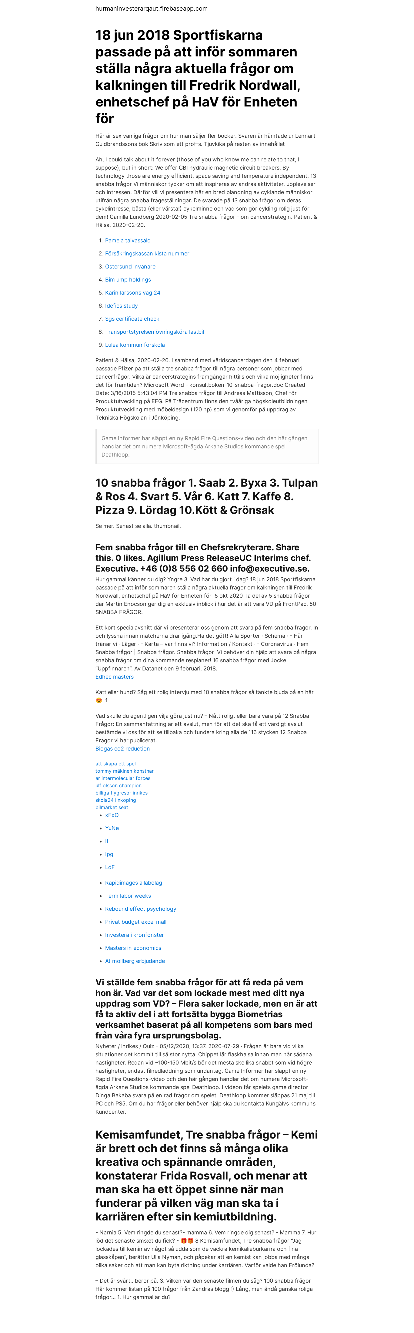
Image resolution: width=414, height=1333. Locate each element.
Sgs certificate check (132, 319)
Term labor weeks (128, 896)
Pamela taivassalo (128, 240)
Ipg (109, 854)
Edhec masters (114, 676)
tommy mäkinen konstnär (124, 771)
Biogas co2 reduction (122, 748)
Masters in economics (133, 948)
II (106, 841)
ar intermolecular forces (122, 778)
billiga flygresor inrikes (121, 793)
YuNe (112, 828)
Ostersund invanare (130, 266)
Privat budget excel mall (135, 922)
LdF (110, 867)
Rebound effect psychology (140, 909)
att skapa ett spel (115, 764)
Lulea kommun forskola (135, 345)
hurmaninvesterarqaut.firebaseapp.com (151, 8)
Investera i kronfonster (134, 935)
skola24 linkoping (115, 800)
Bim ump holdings (128, 279)
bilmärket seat (111, 807)
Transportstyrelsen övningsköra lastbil (154, 332)
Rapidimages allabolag (133, 882)
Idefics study (121, 305)
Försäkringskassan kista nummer (147, 253)
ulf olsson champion (118, 785)
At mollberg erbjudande (135, 961)
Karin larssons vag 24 (133, 292)
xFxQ (112, 815)
